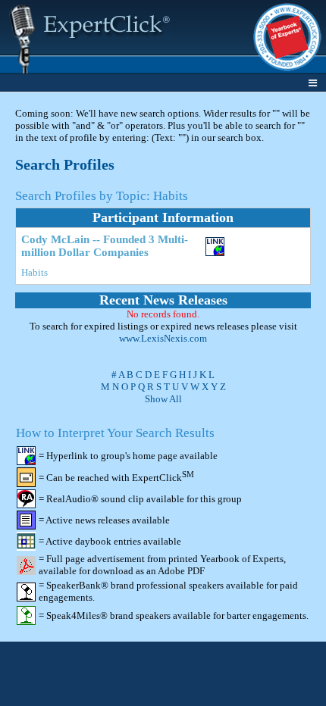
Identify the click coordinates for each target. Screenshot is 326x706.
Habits (34, 272)
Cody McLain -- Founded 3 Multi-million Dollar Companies (104, 245)
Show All (163, 399)
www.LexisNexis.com (163, 338)
